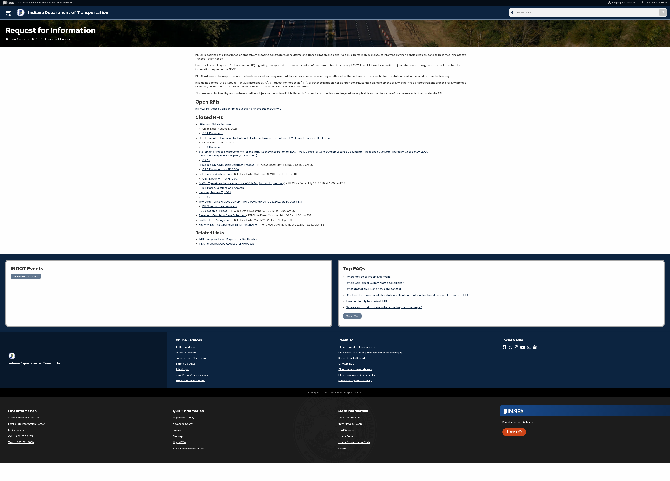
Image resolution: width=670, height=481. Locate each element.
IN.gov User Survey (183, 417)
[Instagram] (516, 347)
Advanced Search (183, 423)
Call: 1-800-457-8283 (20, 436)
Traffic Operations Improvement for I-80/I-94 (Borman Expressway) (242, 183)
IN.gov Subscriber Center (190, 380)
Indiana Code (345, 436)
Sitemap (178, 436)
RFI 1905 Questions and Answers (223, 188)
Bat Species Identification (215, 174)
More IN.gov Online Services (192, 374)
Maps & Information (349, 417)
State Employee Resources (189, 448)
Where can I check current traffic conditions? (375, 283)
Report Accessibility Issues (517, 422)
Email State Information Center (26, 423)
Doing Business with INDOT (24, 39)
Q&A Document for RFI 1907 (220, 178)
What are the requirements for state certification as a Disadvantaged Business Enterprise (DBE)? (408, 295)
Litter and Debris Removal (215, 124)
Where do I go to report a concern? (368, 276)
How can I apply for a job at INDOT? (369, 301)
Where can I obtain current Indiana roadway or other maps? (384, 307)
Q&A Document (212, 133)
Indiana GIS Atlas (185, 363)
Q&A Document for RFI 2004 (220, 169)
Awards (342, 448)
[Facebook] (504, 347)
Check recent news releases (355, 369)
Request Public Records (352, 358)
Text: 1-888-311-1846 (21, 442)
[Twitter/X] (510, 347)
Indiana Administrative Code (354, 442)
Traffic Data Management (215, 220)
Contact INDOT (347, 363)
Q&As (206, 160)
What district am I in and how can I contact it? (375, 289)
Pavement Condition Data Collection (222, 215)
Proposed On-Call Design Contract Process (226, 165)
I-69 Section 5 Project (213, 211)
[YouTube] (522, 347)
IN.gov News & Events (350, 423)
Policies (177, 430)
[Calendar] (535, 347)
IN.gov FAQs (179, 442)
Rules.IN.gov (182, 369)
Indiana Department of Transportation (68, 12)
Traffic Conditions (186, 347)
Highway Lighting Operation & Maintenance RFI (228, 224)
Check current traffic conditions (357, 347)
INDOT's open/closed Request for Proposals (226, 243)
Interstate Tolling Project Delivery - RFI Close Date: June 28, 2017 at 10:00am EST (251, 201)
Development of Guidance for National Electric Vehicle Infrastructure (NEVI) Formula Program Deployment (266, 138)
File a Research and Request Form (358, 374)
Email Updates (346, 430)
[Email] (529, 347)
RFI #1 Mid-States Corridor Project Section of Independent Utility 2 (238, 108)
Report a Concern (186, 352)
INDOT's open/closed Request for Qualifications (229, 239)
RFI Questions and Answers (219, 206)
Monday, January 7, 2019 (215, 192)
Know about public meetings (355, 380)
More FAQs (352, 316)
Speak (513, 431)
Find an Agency (17, 430)
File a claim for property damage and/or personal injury (370, 352)
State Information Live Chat (24, 417)
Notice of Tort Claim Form (191, 358)
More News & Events (26, 276)
